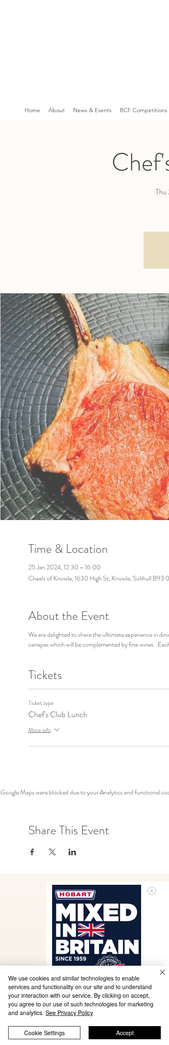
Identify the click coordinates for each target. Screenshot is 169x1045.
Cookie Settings (44, 1033)
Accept (125, 1033)
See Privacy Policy (69, 1012)
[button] (152, 891)
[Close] (157, 977)
